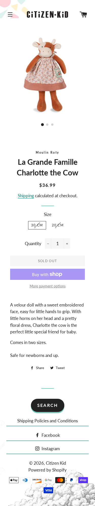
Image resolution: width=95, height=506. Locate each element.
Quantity (33, 243)
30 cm (37, 225)
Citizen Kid (56, 463)
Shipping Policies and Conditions (47, 420)
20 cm (58, 225)
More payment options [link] (48, 286)
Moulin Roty (47, 152)
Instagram (50, 448)
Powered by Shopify (47, 470)
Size (47, 214)
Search (47, 405)
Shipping (26, 195)
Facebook (50, 435)
